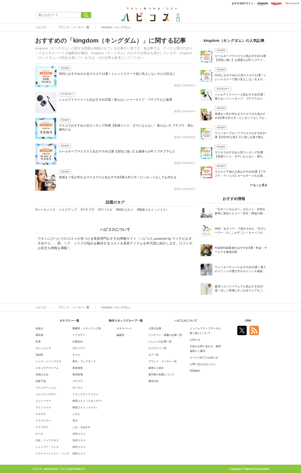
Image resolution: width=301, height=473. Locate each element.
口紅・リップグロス (47, 440)
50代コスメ (79, 453)
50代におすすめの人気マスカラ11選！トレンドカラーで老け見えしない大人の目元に (117, 74)
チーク (39, 433)
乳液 (38, 341)
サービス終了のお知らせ (204, 357)
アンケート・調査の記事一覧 (165, 335)
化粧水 (39, 328)
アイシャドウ (43, 407)
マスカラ (65, 68)
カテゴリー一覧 (157, 348)
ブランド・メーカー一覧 (73, 27)
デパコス (77, 387)
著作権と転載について (161, 374)
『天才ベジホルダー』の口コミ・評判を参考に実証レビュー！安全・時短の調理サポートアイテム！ (240, 212)
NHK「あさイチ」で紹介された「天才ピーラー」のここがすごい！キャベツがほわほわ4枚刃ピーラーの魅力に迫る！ (240, 231)
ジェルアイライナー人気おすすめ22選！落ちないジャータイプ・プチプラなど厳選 (115, 99)
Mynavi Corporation (257, 468)
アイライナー (67, 94)
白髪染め (77, 341)
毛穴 (75, 420)
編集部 (120, 335)
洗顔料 (39, 354)
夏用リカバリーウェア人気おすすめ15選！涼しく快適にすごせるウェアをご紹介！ (240, 289)
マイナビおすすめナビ (72, 468)
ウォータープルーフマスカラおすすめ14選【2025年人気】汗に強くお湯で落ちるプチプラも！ (240, 135)
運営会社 (153, 381)
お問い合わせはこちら (203, 364)
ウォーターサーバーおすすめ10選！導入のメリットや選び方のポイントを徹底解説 (240, 270)
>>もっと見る (258, 185)
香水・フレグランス (84, 361)
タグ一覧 (153, 354)
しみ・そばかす (81, 427)
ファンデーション (46, 387)
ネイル (76, 354)
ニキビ (76, 414)
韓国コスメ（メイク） (85, 407)
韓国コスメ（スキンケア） (87, 400)
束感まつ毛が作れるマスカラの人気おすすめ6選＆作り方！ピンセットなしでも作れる (118, 177)
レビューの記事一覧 (160, 341)
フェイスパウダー (46, 394)
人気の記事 (154, 328)
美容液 (39, 335)
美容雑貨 (77, 367)
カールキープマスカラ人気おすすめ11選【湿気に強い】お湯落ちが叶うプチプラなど (117, 151)
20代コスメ (79, 433)
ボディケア (78, 348)
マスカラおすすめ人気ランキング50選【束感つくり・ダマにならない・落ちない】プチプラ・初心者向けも (240, 155)
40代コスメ (79, 446)
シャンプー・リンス (47, 446)
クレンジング (43, 348)
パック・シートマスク (48, 361)
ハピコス (41, 27)
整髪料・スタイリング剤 (86, 328)
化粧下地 (41, 381)
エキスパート (124, 328)
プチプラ (77, 381)
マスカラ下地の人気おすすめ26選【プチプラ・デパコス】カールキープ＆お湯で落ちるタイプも (240, 174)
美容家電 (77, 374)
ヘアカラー (78, 335)
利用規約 (195, 370)
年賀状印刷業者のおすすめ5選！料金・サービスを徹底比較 (241, 250)
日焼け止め (42, 374)
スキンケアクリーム (47, 367)
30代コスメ (79, 440)
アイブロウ (42, 427)
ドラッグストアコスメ (85, 394)
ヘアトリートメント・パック (52, 453)
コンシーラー (43, 400)
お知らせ (195, 339)
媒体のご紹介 (156, 367)
